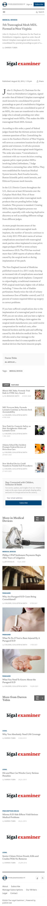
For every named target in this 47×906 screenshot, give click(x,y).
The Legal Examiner (16, 900)
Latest (6, 385)
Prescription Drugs (10, 811)
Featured (15, 385)
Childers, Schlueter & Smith (15, 415)
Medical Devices (9, 20)
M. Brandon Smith (11, 396)
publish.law (7, 903)
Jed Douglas (9, 562)
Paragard (6, 593)
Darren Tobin (11, 47)
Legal (4, 731)
